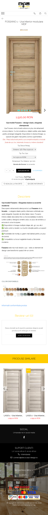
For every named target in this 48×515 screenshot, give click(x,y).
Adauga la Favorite (13, 184)
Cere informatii (36, 184)
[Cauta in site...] (45, 13)
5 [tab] (30, 110)
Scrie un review (24, 335)
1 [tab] (18, 110)
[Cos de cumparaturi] (40, 13)
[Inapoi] (1, 18)
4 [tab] (27, 110)
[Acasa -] (24, 5)
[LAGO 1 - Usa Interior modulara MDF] (13, 390)
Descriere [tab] (24, 196)
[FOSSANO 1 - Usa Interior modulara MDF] (24, 75)
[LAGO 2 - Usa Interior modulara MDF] (35, 390)
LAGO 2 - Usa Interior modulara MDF (35, 416)
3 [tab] (24, 110)
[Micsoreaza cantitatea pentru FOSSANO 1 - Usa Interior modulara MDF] (6, 170)
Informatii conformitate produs (14, 305)
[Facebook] (24, 437)
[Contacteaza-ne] (34, 13)
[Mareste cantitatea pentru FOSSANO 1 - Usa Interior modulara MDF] (13, 170)
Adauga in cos (23, 170)
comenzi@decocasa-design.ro (25, 458)
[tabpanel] (24, 75)
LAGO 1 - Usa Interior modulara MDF (13, 416)
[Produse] (3, 14)
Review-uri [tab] (24, 315)
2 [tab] (22, 110)
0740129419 (25, 454)
